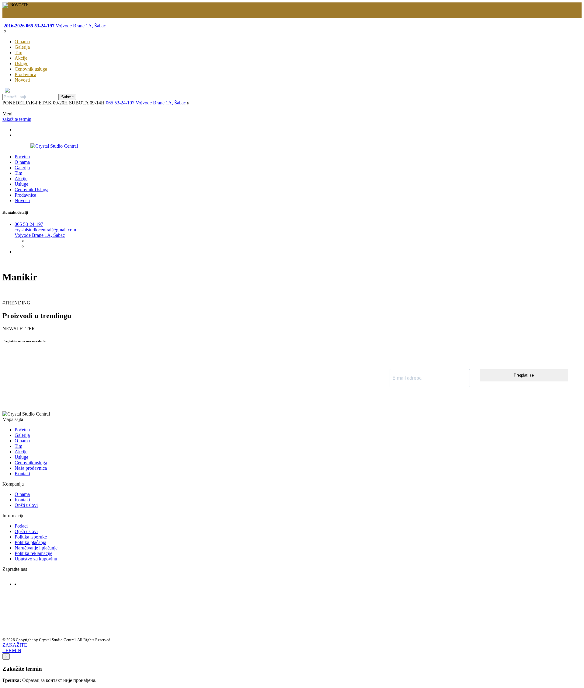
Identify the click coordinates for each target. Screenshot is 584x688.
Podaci (21, 525)
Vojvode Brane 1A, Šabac (80, 25)
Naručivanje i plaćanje (36, 547)
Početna (22, 156)
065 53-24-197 (120, 102)
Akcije (21, 58)
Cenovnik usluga (31, 69)
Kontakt (22, 473)
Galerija (22, 47)
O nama (22, 41)
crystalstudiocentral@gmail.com (45, 229)
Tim (18, 52)
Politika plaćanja (30, 542)
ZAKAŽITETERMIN (14, 647)
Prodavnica (25, 74)
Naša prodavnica (31, 468)
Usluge (21, 63)
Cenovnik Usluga (31, 189)
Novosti (22, 79)
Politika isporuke (31, 536)
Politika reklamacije (33, 553)
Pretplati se (524, 375)
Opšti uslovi (26, 505)
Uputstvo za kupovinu (36, 558)
